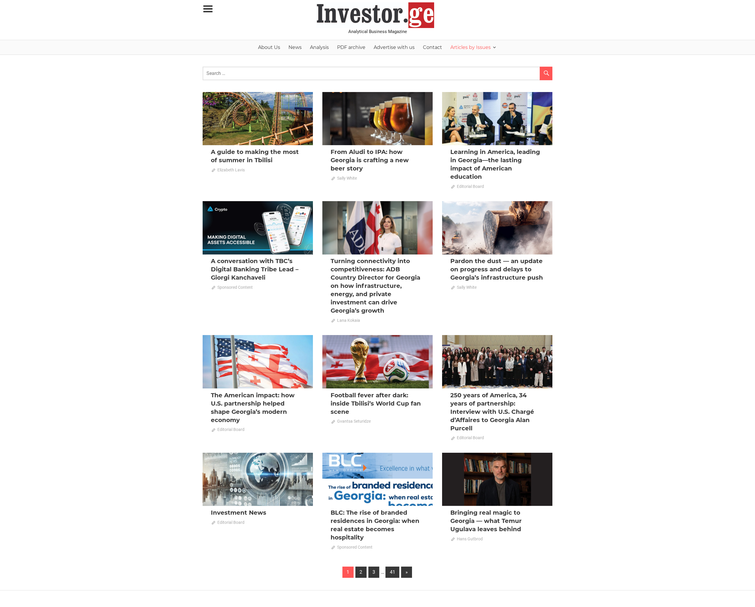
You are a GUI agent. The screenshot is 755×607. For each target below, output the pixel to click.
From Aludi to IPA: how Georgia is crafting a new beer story (370, 160)
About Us (269, 47)
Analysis (319, 47)
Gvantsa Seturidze (354, 421)
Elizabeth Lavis (231, 170)
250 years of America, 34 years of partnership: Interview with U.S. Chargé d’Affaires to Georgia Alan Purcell (492, 412)
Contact (432, 47)
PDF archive (351, 47)
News (295, 47)
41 (392, 572)
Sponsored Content (235, 287)
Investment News (238, 512)
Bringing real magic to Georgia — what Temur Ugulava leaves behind (486, 521)
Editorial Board (470, 186)
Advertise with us (394, 47)
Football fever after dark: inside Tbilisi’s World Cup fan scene (376, 403)
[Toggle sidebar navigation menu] (207, 9)
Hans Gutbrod (470, 539)
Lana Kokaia (348, 320)
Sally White (347, 178)
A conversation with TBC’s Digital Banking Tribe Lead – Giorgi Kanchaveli (254, 269)
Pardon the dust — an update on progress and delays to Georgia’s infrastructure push (496, 269)
